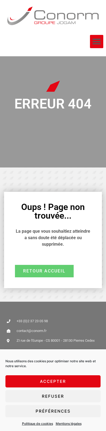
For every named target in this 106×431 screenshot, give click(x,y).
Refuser (53, 396)
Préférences (53, 411)
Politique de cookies (37, 424)
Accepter (53, 381)
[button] (97, 41)
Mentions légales (69, 424)
